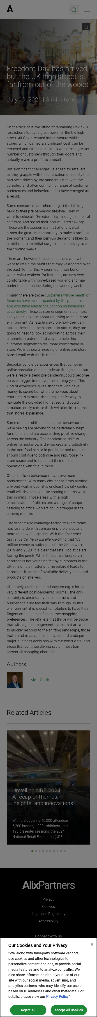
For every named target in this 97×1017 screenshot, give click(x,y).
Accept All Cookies (69, 1010)
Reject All (28, 1010)
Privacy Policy (57, 996)
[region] (48, 977)
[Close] (92, 944)
